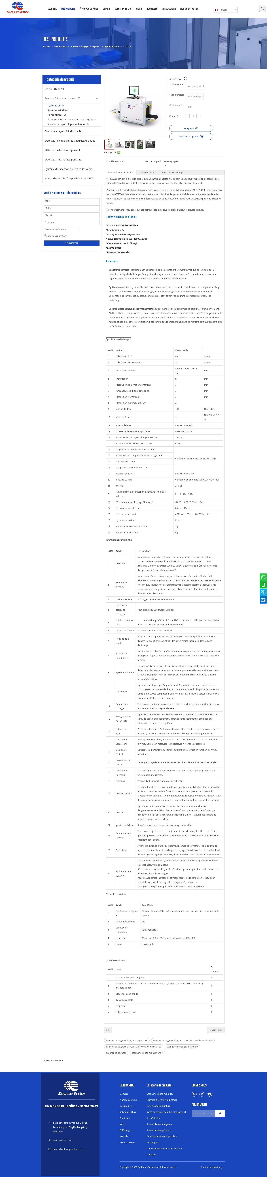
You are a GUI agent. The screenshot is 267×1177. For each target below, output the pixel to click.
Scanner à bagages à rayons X (62, 98)
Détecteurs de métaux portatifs (63, 150)
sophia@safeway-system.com (68, 1149)
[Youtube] (209, 1094)
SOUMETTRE (71, 243)
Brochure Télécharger (173, 172)
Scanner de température (159, 1130)
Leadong (217, 1167)
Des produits (126, 1105)
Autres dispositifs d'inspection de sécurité (69, 178)
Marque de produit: (154, 161)
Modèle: (110, 161)
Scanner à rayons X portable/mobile (68, 124)
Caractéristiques (148, 172)
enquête (189, 128)
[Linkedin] (201, 1094)
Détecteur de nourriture (158, 1105)
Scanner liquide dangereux (160, 1124)
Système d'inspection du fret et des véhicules (71, 169)
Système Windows (57, 110)
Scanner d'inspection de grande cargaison (71, 119)
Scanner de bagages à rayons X (182, 1046)
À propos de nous (128, 1099)
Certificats (125, 1118)
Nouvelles (124, 1136)
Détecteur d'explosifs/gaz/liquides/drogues (70, 140)
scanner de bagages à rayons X (147, 1052)
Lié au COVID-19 (54, 89)
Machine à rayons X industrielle (63, 131)
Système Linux (55, 105)
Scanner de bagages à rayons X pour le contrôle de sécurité (183, 1040)
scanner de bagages (116, 1052)
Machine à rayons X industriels (162, 1099)
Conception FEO (56, 115)
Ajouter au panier (189, 136)
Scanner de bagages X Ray (160, 1093)
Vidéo (122, 1124)
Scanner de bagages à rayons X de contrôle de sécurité (133, 1046)
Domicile (124, 1093)
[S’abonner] (220, 1113)
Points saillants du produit (120, 172)
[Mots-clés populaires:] (262, 9)
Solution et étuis (128, 1111)
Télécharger (125, 1130)
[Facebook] (194, 1094)
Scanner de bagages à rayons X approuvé (127, 1040)
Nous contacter (127, 1142)
